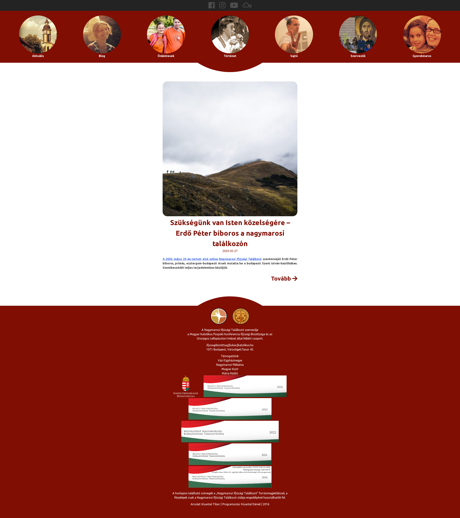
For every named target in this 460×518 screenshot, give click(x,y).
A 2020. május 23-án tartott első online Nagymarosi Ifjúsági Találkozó (212, 259)
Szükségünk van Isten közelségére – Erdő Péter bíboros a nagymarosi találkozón (230, 233)
